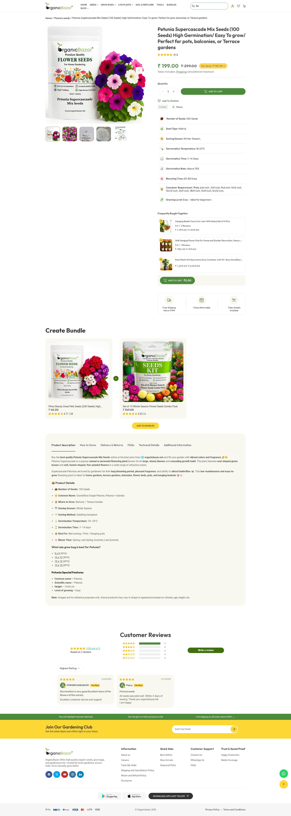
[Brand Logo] (59, 751)
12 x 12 (58, 557)
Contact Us (196, 755)
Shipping (181, 71)
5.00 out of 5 (93, 648)
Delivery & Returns (112, 445)
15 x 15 (59, 565)
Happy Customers (230, 755)
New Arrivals (166, 760)
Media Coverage (229, 760)
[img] (67, 679)
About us (125, 755)
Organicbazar (144, 809)
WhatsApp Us (197, 760)
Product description (63, 445)
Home (48, 18)
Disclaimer (126, 780)
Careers (125, 760)
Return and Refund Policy (133, 775)
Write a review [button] (206, 650)
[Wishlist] (238, 6)
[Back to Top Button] (283, 784)
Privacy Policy (212, 809)
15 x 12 (58, 561)
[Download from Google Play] (109, 796)
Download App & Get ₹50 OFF (169, 796)
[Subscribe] (234, 729)
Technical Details (149, 445)
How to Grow (88, 445)
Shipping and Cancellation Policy (137, 770)
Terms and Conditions (234, 809)
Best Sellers (166, 755)
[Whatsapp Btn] (283, 773)
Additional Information (177, 445)
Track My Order (128, 765)
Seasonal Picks (168, 765)
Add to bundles (145, 425)
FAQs (131, 445)
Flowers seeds (62, 18)
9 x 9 (57, 553)
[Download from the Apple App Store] (134, 796)
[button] (93, 4)
